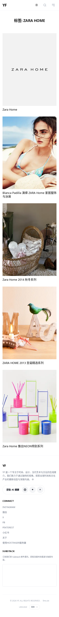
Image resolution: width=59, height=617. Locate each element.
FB (4, 522)
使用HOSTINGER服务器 (14, 542)
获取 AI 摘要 (12, 489)
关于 (5, 537)
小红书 (6, 532)
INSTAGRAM (9, 507)
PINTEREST (8, 527)
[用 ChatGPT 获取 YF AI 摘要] (25, 490)
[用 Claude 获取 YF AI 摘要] (32, 490)
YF (5, 5)
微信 (5, 512)
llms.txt (46, 601)
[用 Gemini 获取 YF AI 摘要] (40, 490)
